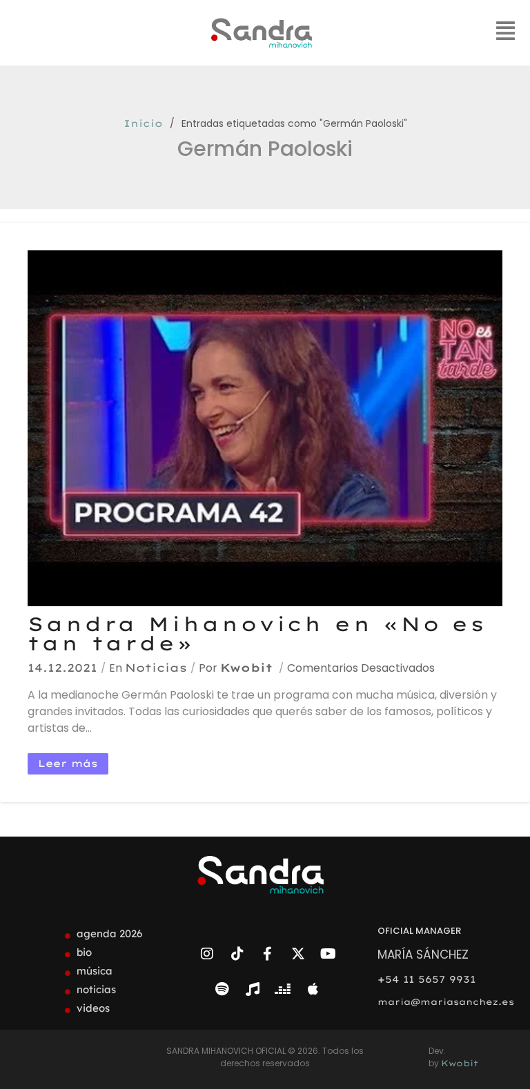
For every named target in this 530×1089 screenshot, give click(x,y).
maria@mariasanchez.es (445, 1002)
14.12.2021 (62, 668)
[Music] (252, 989)
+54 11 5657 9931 (426, 979)
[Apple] (313, 989)
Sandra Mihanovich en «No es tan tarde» (257, 633)
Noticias (156, 668)
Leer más (68, 763)
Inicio (143, 123)
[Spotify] (222, 989)
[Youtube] (328, 954)
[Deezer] (283, 989)
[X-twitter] (298, 954)
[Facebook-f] (268, 954)
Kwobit (246, 668)
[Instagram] (207, 954)
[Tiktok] (237, 954)
